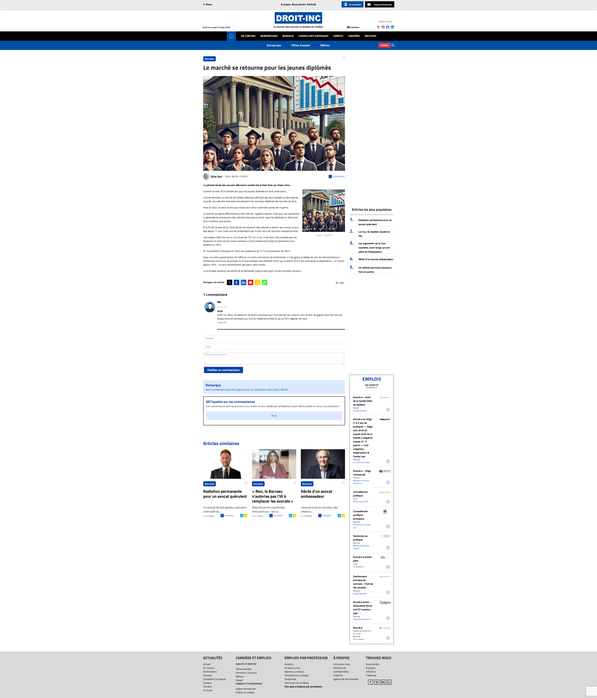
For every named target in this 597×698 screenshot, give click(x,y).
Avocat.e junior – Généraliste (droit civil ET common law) (362, 607)
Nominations (269, 36)
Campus (338, 36)
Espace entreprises (383, 4)
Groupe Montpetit (360, 410)
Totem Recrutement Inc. (362, 619)
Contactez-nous (341, 664)
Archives (370, 36)
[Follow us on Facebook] (388, 27)
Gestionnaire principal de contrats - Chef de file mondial (363, 581)
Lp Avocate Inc (358, 566)
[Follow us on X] (378, 27)
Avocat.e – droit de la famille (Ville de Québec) (362, 400)
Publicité (311, 4)
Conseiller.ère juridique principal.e (360, 515)
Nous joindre (299, 4)
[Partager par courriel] (250, 282)
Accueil (207, 664)
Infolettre (354, 27)
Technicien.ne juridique (360, 538)
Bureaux (288, 36)
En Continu (248, 36)
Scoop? (384, 45)
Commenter (229, 515)
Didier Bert (216, 176)
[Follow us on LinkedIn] (392, 27)
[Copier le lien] (264, 282)
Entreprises (274, 45)
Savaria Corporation (360, 501)
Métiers (325, 45)
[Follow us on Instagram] (383, 27)
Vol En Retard (358, 639)
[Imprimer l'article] (245, 515)
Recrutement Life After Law (362, 526)
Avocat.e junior (292, 668)
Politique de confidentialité (341, 669)
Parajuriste (290, 679)
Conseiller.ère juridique (360, 493)
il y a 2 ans (222, 306)
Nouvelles (209, 58)
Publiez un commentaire (223, 369)
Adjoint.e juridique (294, 671)
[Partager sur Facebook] (236, 282)
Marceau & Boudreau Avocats (361, 547)
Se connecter (355, 4)
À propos (286, 4)
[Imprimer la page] (257, 282)
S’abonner (371, 675)
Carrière (354, 36)
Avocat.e (357, 627)
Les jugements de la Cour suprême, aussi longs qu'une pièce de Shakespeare (374, 247)
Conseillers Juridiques (313, 36)
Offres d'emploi (300, 45)
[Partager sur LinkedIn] (243, 282)
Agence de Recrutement (346, 679)
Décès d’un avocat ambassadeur (376, 259)
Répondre (222, 322)
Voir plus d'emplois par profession (303, 686)
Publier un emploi (245, 692)
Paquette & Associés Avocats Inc (361, 482)
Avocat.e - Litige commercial (362, 472)
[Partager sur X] (229, 282)
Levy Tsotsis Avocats (361, 462)
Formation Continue (246, 673)
